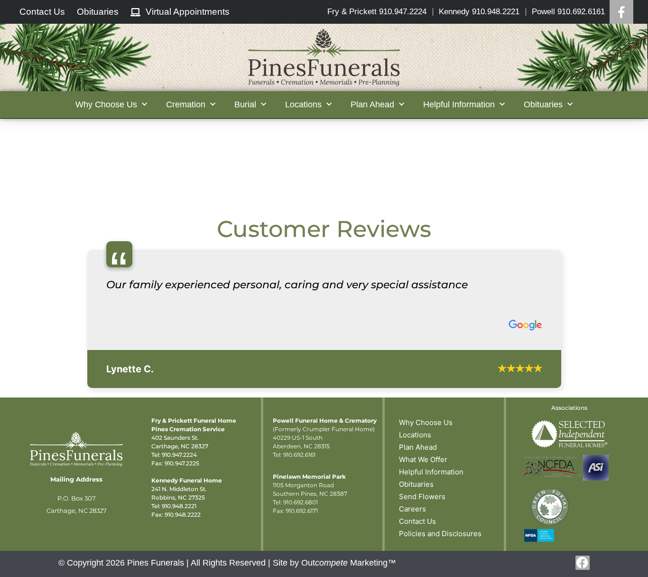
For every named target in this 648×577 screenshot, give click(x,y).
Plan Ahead (418, 563)
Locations (415, 551)
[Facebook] (621, 12)
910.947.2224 (179, 571)
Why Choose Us (426, 539)
